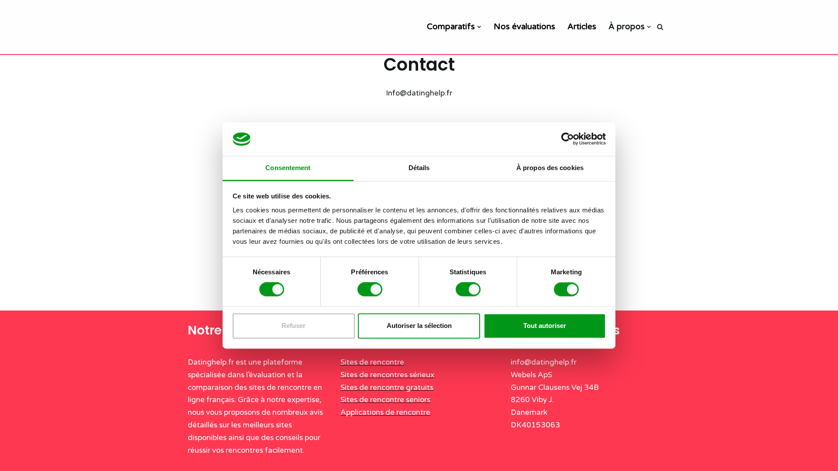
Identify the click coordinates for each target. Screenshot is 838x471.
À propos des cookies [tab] (550, 167)
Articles (581, 26)
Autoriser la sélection (419, 325)
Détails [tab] (419, 167)
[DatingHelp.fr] (248, 27)
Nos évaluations (524, 26)
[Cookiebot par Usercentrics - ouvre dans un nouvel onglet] (567, 139)
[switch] (369, 290)
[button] (479, 27)
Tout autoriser (544, 325)
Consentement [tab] (287, 167)
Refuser (294, 325)
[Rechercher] (660, 27)
